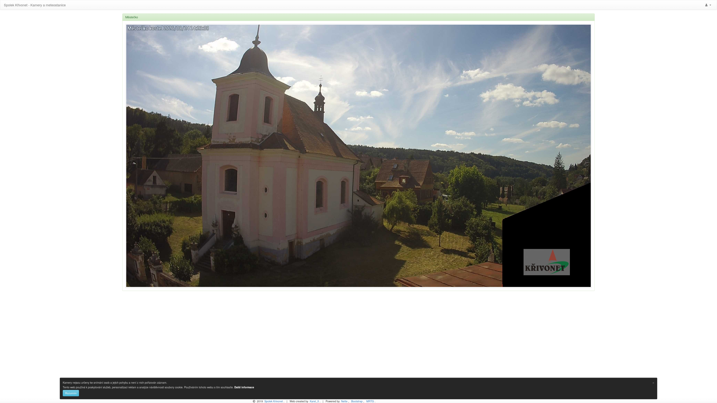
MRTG (370, 401)
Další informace (244, 387)
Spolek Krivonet (274, 401)
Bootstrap (356, 401)
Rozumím (71, 393)
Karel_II (314, 401)
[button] (707, 5)
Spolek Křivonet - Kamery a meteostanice (34, 4)
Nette (344, 401)
